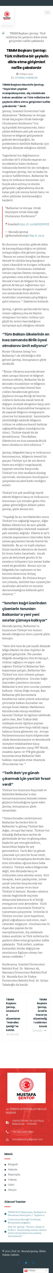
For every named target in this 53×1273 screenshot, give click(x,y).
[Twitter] (26, 1263)
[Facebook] (19, 1263)
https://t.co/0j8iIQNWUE (33, 225)
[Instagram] (33, 1263)
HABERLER (32, 78)
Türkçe (31, 1270)
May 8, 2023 (36, 236)
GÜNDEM (20, 78)
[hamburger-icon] (47, 12)
